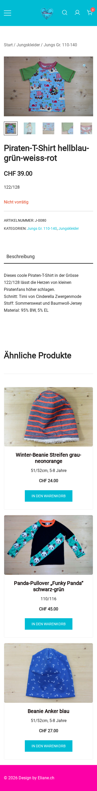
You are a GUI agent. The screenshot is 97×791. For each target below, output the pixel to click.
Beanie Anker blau (48, 711)
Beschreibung (20, 256)
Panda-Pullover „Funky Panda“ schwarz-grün (48, 586)
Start (8, 44)
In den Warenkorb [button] (49, 496)
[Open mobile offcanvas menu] (7, 12)
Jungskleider (28, 44)
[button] (84, 66)
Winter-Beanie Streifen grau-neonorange (48, 458)
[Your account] (77, 12)
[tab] (48, 257)
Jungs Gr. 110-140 (60, 44)
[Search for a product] (65, 12)
